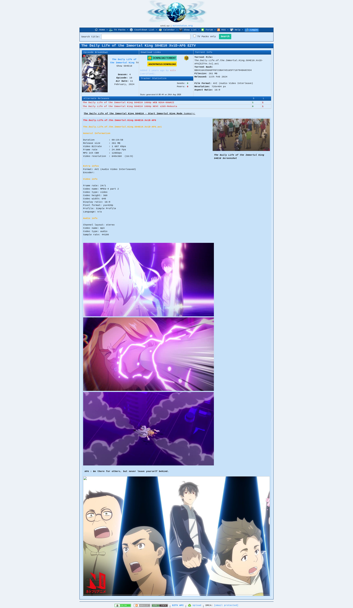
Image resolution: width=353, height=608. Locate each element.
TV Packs (119, 30)
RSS (223, 30)
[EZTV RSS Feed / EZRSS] (142, 606)
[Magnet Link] (186, 60)
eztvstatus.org (183, 26)
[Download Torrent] (162, 60)
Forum (209, 30)
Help (237, 30)
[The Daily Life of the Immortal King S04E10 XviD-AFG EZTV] (241, 150)
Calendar (169, 30)
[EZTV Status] (160, 606)
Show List (190, 30)
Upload (197, 605)
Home (102, 30)
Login (254, 30)
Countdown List (144, 30)
